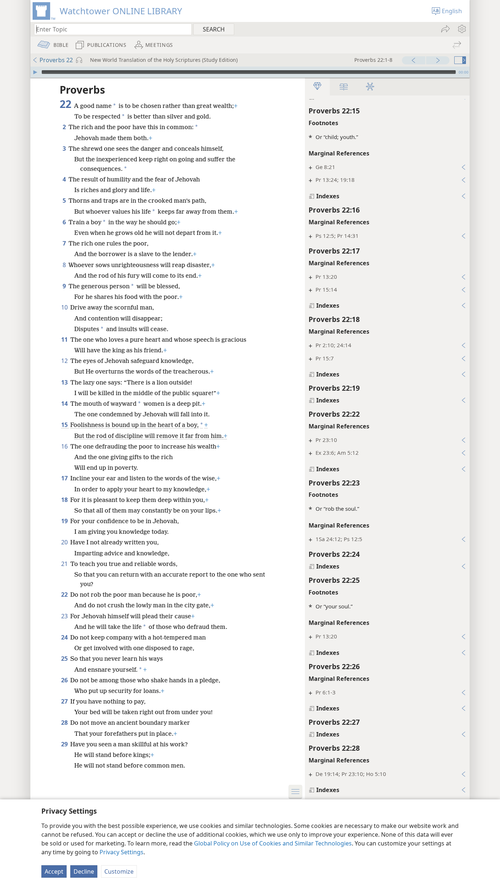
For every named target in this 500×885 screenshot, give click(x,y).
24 (65, 637)
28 (65, 723)
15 (65, 425)
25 (65, 659)
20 (65, 542)
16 (65, 446)
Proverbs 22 (56, 60)
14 (65, 404)
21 (65, 564)
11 (65, 339)
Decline (84, 871)
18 (65, 500)
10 (65, 307)
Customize (119, 871)
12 (65, 361)
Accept (54, 871)
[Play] (35, 72)
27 (65, 701)
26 (65, 680)
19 (65, 521)
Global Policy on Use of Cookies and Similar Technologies (273, 843)
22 (65, 594)
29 (65, 744)
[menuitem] (461, 29)
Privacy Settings (121, 852)
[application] (250, 72)
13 (65, 382)
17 (65, 478)
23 (65, 616)
